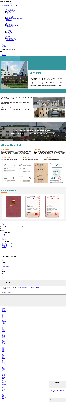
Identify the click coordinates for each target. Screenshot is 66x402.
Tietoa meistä (4, 45)
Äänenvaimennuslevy (9, 23)
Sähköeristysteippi (9, 30)
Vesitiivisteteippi (8, 31)
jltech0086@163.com (5, 266)
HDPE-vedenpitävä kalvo (10, 17)
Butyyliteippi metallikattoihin (10, 10)
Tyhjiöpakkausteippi (9, 20)
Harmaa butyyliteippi (9, 15)
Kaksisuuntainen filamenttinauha (11, 39)
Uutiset (3, 44)
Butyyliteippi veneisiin (9, 13)
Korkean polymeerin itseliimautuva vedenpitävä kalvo (14, 18)
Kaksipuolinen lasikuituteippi (10, 40)
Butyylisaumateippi (9, 12)
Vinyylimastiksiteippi (9, 34)
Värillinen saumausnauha (10, 42)
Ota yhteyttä (4, 46)
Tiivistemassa (4, 247)
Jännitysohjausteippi (9, 33)
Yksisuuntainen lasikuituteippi (10, 38)
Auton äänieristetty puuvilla (10, 22)
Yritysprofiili (4, 234)
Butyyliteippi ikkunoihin (10, 11)
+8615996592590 (5, 275)
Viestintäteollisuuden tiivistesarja (9, 29)
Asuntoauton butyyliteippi (10, 26)
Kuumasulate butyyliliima (8, 43)
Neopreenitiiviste (8, 28)
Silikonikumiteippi (9, 32)
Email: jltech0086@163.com (6, 253)
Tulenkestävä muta (9, 35)
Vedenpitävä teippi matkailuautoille (11, 27)
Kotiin (3, 7)
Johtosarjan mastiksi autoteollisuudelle (12, 25)
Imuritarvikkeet (6, 19)
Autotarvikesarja (4, 245)
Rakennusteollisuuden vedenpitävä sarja (10, 8)
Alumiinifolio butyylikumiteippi (11, 9)
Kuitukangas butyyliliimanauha (11, 16)
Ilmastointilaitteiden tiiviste (10, 36)
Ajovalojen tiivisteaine (9, 24)
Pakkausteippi (6, 37)
